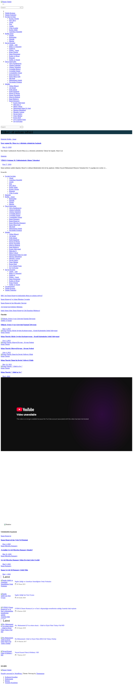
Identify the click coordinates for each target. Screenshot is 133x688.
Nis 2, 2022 (6, 376)
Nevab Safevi (17, 114)
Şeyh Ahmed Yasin (19, 119)
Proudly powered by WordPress (11, 673)
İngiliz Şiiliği (13, 30)
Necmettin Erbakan (15, 82)
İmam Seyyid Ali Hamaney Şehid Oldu (14, 570)
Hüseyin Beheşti (14, 97)
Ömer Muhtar (17, 116)
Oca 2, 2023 (6, 340)
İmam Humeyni (14, 75)
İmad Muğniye (14, 99)
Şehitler (7, 84)
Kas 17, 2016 (6, 164)
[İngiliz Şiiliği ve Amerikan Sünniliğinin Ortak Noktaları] (7, 586)
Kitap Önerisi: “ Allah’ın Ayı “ (11, 372)
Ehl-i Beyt (12, 20)
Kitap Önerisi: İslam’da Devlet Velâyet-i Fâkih (17, 360)
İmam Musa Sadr (14, 76)
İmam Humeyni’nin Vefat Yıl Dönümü (14, 540)
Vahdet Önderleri (10, 15)
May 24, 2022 (7, 364)
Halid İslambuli (14, 91)
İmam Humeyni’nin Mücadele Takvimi (13, 303)
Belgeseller (12, 37)
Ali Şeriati (12, 88)
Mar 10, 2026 (6, 554)
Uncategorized (10, 286)
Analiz (11, 26)
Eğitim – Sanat (14, 50)
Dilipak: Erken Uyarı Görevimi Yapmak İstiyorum (18, 325)
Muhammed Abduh (15, 80)
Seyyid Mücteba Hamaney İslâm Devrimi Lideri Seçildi (20, 560)
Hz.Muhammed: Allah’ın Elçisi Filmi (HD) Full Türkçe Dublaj (35, 639)
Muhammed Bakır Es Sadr (22, 108)
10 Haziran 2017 (22, 641)
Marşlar (11, 41)
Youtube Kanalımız (11, 683)
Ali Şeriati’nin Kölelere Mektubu (11, 307)
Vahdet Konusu (10, 13)
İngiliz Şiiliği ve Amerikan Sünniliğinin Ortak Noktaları (33, 581)
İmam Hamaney (14, 101)
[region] (66, 491)
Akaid (11, 22)
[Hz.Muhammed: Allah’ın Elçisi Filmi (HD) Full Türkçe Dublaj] (7, 643)
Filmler (11, 35)
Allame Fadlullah (14, 65)
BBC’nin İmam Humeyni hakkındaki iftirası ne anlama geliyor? (21, 296)
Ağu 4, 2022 (6, 352)
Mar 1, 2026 (6, 574)
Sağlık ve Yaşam (14, 60)
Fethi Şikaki (13, 90)
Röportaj (12, 58)
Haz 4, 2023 (6, 329)
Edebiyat (12, 48)
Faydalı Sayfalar (10, 17)
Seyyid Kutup (17, 121)
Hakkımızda (9, 679)
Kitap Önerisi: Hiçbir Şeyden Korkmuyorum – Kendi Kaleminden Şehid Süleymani (30, 336)
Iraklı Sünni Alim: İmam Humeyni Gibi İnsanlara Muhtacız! (20, 310)
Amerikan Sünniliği (15, 32)
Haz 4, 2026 (6, 544)
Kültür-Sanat (9, 33)
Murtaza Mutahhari (19, 110)
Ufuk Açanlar (13, 28)
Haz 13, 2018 (6, 147)
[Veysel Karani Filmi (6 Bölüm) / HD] (7, 656)
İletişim (7, 681)
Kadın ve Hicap (14, 56)
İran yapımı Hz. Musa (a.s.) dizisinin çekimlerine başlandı (21, 143)
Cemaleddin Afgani (15, 73)
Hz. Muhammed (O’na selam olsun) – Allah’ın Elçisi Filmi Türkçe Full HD (39, 625)
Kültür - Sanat (11, 139)
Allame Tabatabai (15, 67)
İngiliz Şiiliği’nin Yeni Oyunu (24, 595)
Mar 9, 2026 (6, 564)
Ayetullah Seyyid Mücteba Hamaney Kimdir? (17, 550)
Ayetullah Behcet (14, 69)
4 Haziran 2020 (21, 611)
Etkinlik (11, 39)
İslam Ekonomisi (14, 54)
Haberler (4, 139)
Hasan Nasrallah (14, 95)
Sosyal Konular (10, 43)
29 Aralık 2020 (21, 598)
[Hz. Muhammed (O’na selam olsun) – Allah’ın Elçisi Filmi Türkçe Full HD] (7, 629)
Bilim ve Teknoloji (15, 47)
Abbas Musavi (14, 86)
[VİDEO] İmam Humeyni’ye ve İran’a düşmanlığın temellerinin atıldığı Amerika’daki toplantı (45, 608)
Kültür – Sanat (10, 197)
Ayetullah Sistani (14, 71)
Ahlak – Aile (13, 45)
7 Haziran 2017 (21, 655)
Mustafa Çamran (18, 112)
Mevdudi (12, 78)
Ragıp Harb (17, 118)
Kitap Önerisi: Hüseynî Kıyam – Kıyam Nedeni (17, 348)
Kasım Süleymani (19, 103)
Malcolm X (17, 104)
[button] (1, 5)
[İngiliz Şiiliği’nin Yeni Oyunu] (7, 599)
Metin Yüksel (17, 106)
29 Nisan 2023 (21, 584)
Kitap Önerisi (13, 52)
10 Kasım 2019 (21, 628)
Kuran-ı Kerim (14, 19)
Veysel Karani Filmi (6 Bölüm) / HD (27, 652)
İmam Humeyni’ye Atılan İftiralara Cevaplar (15, 299)
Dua (10, 24)
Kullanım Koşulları (11, 677)
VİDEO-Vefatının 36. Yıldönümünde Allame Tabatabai (20, 160)
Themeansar (40, 673)
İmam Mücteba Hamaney (17, 223)
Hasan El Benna (14, 93)
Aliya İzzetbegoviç (15, 63)
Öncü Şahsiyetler (10, 61)
